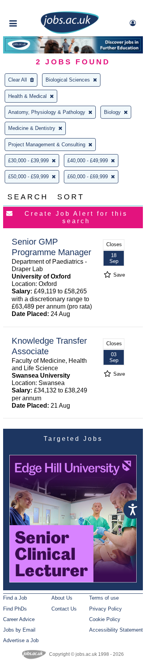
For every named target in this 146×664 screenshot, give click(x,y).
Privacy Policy (105, 609)
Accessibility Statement (116, 630)
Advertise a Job (21, 640)
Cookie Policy (104, 619)
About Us (61, 598)
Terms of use (104, 598)
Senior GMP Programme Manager (51, 247)
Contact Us (64, 609)
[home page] (69, 32)
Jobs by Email (19, 630)
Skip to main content (31, 7)
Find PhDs (15, 609)
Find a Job (15, 598)
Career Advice (19, 619)
